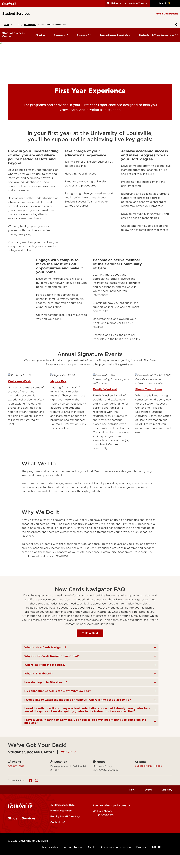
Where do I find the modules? (44, 664)
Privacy (141, 847)
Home (6, 25)
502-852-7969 (16, 766)
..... (16, 24)
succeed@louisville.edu (148, 765)
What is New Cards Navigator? (45, 647)
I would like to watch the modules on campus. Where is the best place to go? (77, 699)
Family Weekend (105, 389)
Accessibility (50, 847)
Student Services (21, 818)
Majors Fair (58, 381)
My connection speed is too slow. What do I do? (57, 690)
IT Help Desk (89, 633)
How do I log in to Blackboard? (45, 682)
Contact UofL (58, 822)
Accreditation (73, 847)
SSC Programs (30, 25)
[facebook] (30, 780)
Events (148, 790)
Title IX (156, 847)
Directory (167, 790)
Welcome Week (19, 381)
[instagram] (36, 780)
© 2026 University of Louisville (28, 840)
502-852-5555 (105, 815)
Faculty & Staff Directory (65, 816)
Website (67, 752)
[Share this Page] (175, 24)
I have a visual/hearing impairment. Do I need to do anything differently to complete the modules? (85, 721)
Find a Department (61, 810)
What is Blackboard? (38, 673)
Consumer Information (116, 847)
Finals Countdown (148, 389)
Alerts (91, 847)
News (132, 790)
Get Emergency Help (62, 805)
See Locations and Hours (110, 805)
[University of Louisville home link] (9, 3)
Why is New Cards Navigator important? (51, 656)
